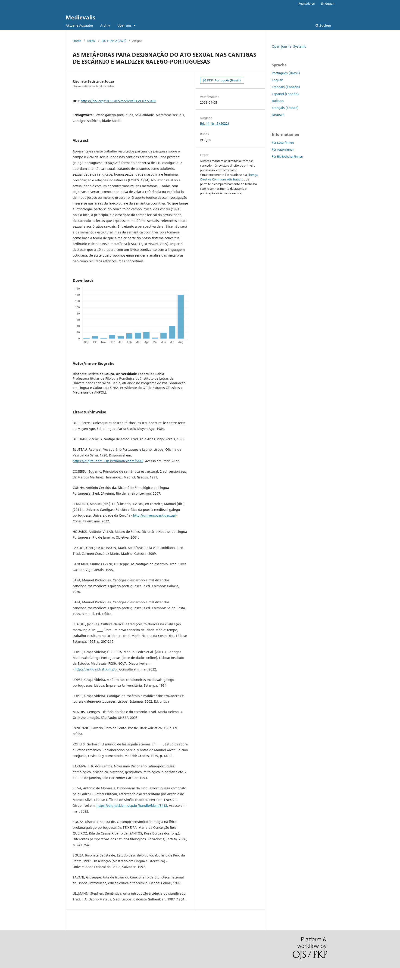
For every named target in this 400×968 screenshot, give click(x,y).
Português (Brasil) (286, 73)
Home (77, 41)
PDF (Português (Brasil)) (223, 80)
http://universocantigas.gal (154, 515)
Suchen (325, 25)
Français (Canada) (286, 87)
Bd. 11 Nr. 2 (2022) (113, 41)
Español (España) (285, 94)
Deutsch (278, 114)
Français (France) (285, 107)
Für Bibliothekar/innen (287, 156)
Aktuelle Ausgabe (79, 25)
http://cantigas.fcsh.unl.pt (95, 669)
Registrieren (306, 3)
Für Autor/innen (283, 149)
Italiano (278, 101)
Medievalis (80, 17)
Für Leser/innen (283, 142)
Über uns (125, 25)
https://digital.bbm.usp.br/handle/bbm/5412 (132, 805)
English (277, 80)
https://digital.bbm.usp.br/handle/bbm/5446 (108, 461)
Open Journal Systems (289, 46)
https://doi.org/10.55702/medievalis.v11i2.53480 (118, 101)
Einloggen (327, 3)
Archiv (105, 25)
